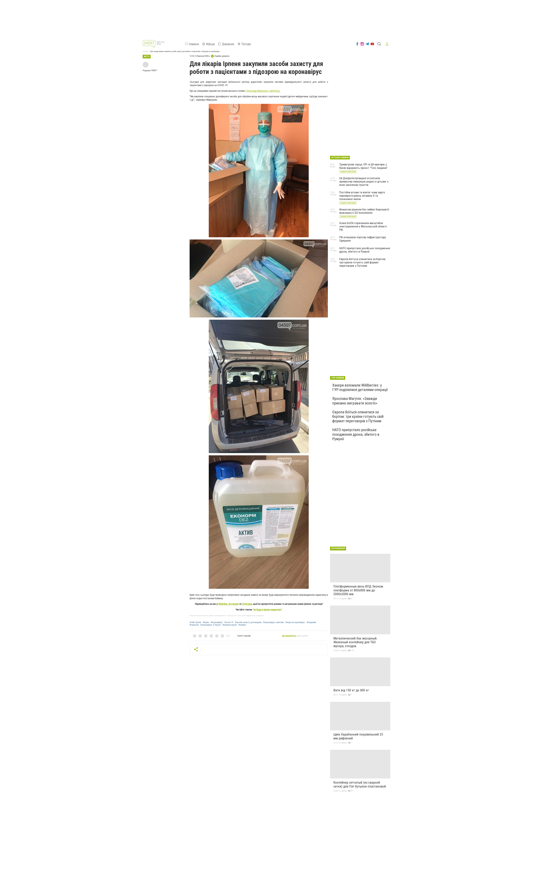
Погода (246, 44)
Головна (146, 51)
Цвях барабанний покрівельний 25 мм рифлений (358, 736)
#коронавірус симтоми (273, 622)
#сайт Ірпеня (195, 622)
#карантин (194, 625)
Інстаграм (233, 603)
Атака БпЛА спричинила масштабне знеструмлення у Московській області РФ (363, 226)
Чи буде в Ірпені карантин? (267, 609)
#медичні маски (229, 625)
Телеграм (247, 603)
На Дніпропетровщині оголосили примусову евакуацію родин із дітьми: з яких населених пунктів (364, 182)
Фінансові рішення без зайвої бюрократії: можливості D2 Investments (364, 211)
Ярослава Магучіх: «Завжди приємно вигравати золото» (354, 400)
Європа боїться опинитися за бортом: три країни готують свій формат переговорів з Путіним (362, 262)
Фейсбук (222, 603)
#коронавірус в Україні (210, 625)
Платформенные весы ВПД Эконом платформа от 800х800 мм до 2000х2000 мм (358, 590)
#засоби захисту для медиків (248, 622)
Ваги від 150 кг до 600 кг (351, 690)
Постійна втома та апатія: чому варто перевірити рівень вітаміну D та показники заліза (362, 196)
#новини (242, 625)
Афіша (210, 44)
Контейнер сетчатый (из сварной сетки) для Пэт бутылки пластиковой (359, 784)
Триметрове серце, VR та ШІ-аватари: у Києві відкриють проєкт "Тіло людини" (363, 166)
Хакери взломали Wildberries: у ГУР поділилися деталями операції (360, 387)
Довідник (228, 44)
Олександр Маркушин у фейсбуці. (262, 90)
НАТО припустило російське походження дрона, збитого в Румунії (364, 250)
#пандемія (311, 622)
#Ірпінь (206, 622)
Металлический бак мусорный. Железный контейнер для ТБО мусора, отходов (355, 642)
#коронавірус (217, 622)
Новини (194, 44)
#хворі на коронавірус (295, 622)
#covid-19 (228, 622)
